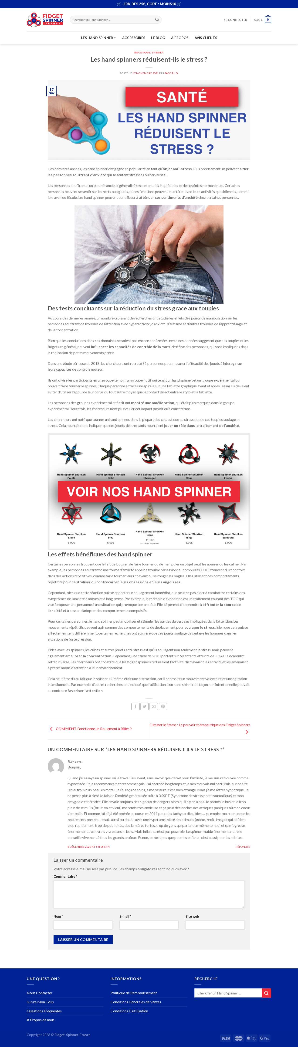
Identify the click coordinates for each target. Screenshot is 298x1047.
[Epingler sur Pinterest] (163, 706)
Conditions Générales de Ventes (136, 1002)
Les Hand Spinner (97, 38)
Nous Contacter (39, 992)
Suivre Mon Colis (40, 1002)
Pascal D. (171, 73)
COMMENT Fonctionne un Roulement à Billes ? (93, 729)
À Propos (179, 38)
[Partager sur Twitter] (144, 706)
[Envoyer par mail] (153, 706)
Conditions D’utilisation (129, 1011)
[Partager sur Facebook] (135, 706)
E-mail (125, 916)
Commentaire (65, 876)
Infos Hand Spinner (148, 52)
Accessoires (133, 38)
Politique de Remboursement (134, 992)
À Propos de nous (40, 1019)
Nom (58, 916)
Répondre (243, 846)
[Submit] (157, 20)
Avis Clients (206, 38)
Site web (192, 916)
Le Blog (158, 38)
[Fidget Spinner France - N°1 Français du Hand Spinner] (45, 20)
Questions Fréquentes (44, 1011)
